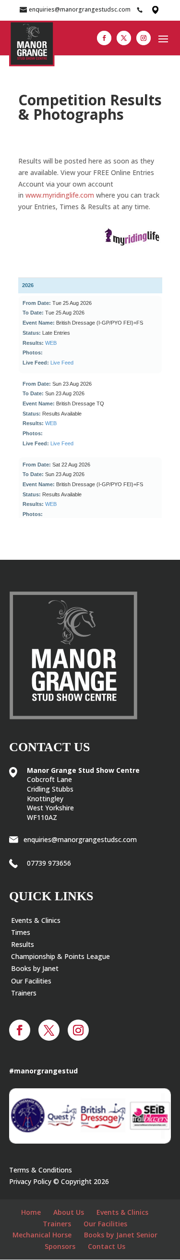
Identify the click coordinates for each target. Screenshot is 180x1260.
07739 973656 (49, 863)
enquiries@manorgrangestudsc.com (80, 839)
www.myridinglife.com (59, 195)
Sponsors (60, 1246)
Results (22, 944)
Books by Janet (35, 968)
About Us (68, 1212)
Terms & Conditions (40, 1169)
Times (20, 932)
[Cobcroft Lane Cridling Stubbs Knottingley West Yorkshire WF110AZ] (154, 9)
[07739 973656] (142, 9)
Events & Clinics (35, 920)
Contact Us (106, 1246)
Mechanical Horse (42, 1234)
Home (31, 1212)
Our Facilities (31, 980)
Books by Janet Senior (120, 1234)
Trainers (23, 992)
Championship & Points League (60, 956)
